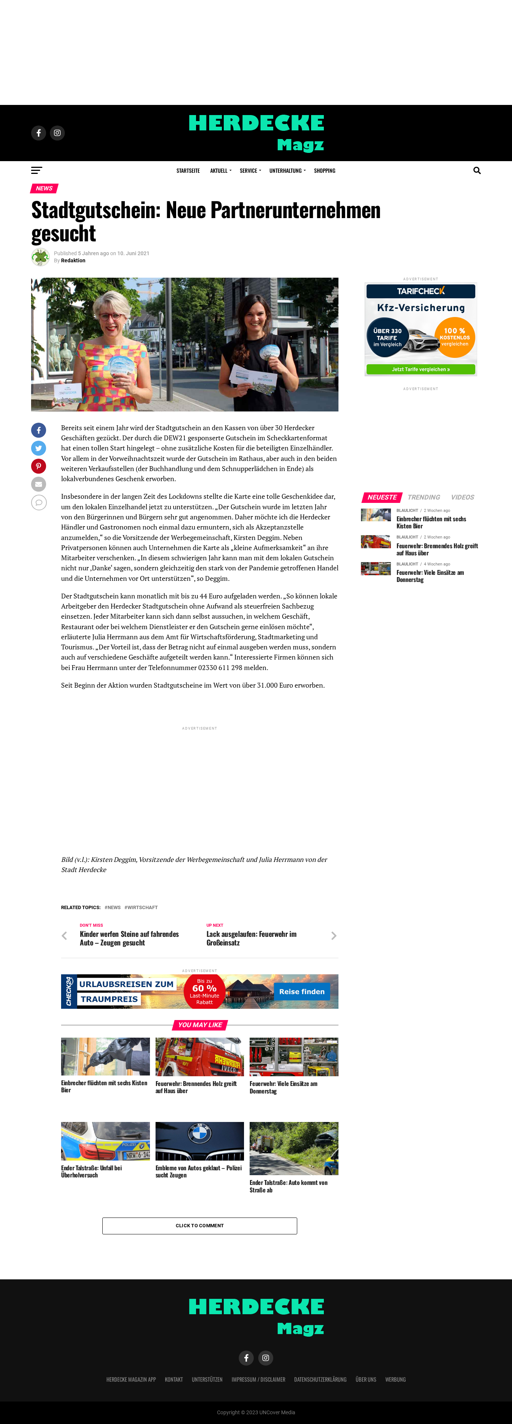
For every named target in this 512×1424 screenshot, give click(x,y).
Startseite (188, 170)
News (114, 907)
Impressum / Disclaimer (258, 1379)
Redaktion (73, 260)
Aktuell (219, 170)
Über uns (366, 1379)
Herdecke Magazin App (131, 1379)
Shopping (324, 170)
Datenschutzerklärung (320, 1379)
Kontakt (174, 1379)
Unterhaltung (285, 170)
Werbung (395, 1379)
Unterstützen (207, 1379)
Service (248, 170)
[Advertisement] (256, 52)
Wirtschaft (142, 907)
